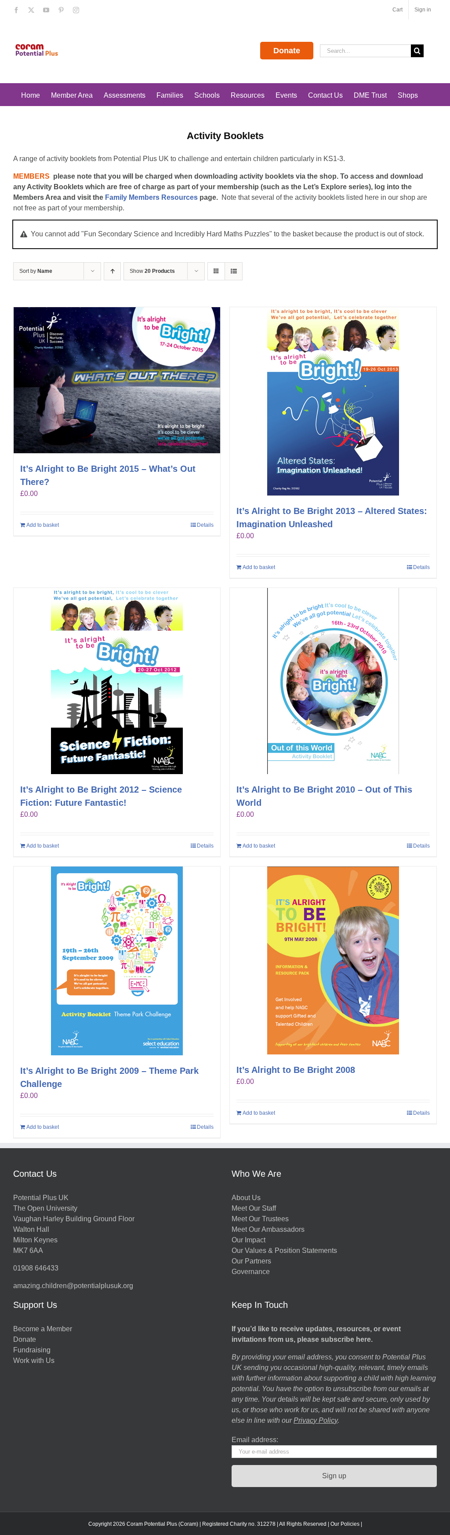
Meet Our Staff (254, 1208)
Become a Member (42, 1329)
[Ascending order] (112, 271)
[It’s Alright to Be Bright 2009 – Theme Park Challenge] (117, 961)
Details (205, 525)
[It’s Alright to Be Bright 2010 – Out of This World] (333, 681)
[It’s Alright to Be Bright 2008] (333, 960)
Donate (286, 50)
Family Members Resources (151, 197)
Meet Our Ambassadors (268, 1229)
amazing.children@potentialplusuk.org (73, 1285)
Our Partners (251, 1261)
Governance (251, 1271)
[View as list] (233, 271)
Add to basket (42, 525)
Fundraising (32, 1350)
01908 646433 (35, 1268)
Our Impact (249, 1240)
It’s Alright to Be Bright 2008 (295, 1070)
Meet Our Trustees (260, 1219)
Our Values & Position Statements (284, 1250)
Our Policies (344, 1524)
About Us (246, 1197)
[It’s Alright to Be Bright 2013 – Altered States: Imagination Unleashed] (333, 401)
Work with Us (33, 1360)
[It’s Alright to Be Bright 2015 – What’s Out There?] (117, 380)
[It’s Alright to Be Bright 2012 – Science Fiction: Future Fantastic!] (117, 681)
